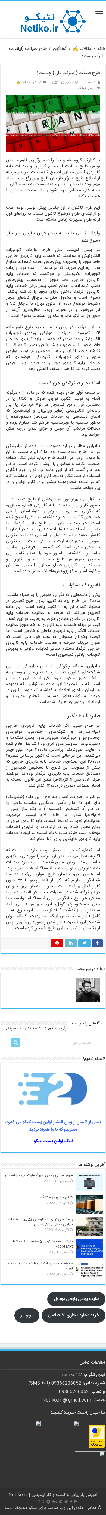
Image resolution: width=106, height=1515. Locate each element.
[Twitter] (66, 1501)
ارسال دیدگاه (86, 88)
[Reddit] (48, 1501)
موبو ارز (27, 1315)
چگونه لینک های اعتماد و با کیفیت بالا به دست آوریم (39, 1266)
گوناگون (60, 49)
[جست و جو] (15, 1042)
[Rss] (76, 1501)
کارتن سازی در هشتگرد (56, 1197)
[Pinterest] (60, 1501)
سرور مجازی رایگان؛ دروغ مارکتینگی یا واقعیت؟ (39, 1175)
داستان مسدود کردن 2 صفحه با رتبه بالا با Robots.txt (43, 1244)
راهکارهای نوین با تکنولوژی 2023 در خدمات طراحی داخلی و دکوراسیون (40, 1222)
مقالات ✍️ (82, 49)
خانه (101, 49)
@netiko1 (72, 1375)
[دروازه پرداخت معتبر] (97, 1436)
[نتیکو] (53, 19)
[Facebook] (71, 1501)
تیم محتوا (89, 82)
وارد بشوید (16, 1028)
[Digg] (54, 1501)
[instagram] (38, 1501)
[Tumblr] (43, 1501)
